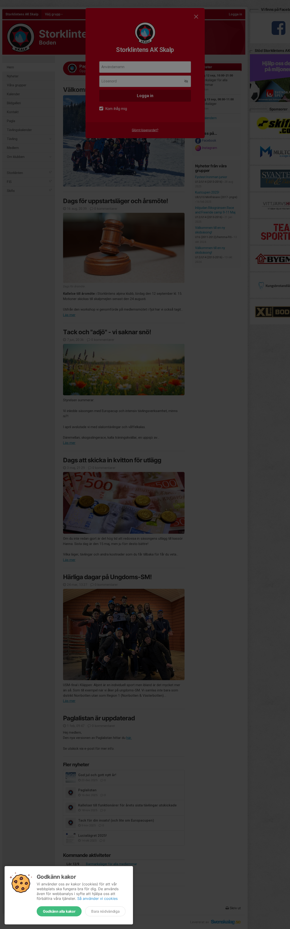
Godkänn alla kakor (59, 911)
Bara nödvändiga (105, 911)
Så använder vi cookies (97, 898)
